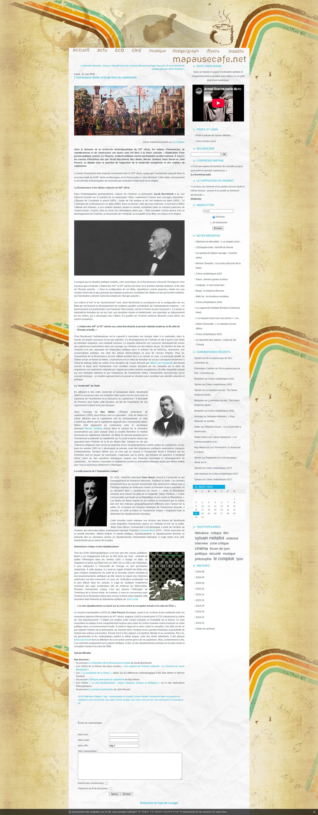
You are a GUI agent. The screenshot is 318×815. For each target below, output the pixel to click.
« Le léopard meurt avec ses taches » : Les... (218, 318)
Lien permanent (162, 700)
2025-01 (200, 600)
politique (201, 553)
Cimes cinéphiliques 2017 (219, 468)
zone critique (219, 543)
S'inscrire (220, 217)
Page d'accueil (158, 65)
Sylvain (198, 358)
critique (216, 533)
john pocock (147, 700)
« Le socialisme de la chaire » (96, 673)
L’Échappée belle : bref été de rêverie (214, 247)
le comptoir (224, 558)
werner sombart (123, 700)
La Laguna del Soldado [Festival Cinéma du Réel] (218, 310)
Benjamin (199, 378)
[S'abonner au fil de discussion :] (111, 789)
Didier (197, 427)
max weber (110, 700)
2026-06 (200, 577)
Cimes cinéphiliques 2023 (209, 334)
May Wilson (200, 447)
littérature (202, 533)
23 (196, 513)
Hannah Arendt (83, 639)
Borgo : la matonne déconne (210, 291)
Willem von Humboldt (161, 363)
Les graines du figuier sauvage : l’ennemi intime (216, 255)
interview (201, 543)
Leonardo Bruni (147, 530)
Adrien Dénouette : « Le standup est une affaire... (216, 326)
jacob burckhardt (96, 700)
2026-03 (200, 583)
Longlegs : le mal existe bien (210, 285)
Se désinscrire (220, 222)
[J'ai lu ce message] (314, 811)
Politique (98, 696)
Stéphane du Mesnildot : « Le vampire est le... (218, 241)
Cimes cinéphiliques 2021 (221, 378)
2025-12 (200, 594)
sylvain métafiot (209, 538)
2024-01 (200, 623)
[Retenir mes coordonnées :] (107, 783)
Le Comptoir (178, 142)
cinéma (201, 548)
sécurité (215, 553)
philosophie (203, 559)
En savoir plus (219, 812)
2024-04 (200, 611)
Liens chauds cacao (206, 141)
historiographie (115, 696)
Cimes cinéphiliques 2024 (209, 302)
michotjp (198, 416)
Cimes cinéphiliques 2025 (209, 273)
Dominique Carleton (204, 368)
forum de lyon (220, 549)
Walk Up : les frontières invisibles (212, 296)
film (226, 533)
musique (229, 553)
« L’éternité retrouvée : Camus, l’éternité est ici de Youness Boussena (114, 65)
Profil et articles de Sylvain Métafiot (213, 135)
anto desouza (201, 473)
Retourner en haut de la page (159, 803)
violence (232, 538)
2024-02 (200, 617)
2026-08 (200, 571)
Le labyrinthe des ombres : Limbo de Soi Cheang (216, 342)
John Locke (132, 599)
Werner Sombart (94, 428)
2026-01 (200, 589)
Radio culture (201, 437)
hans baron (136, 700)
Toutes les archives (205, 628)
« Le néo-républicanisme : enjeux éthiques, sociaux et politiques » (124, 683)
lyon (239, 559)
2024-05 (200, 606)
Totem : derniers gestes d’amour (212, 279)
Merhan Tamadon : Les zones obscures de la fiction (218, 265)
